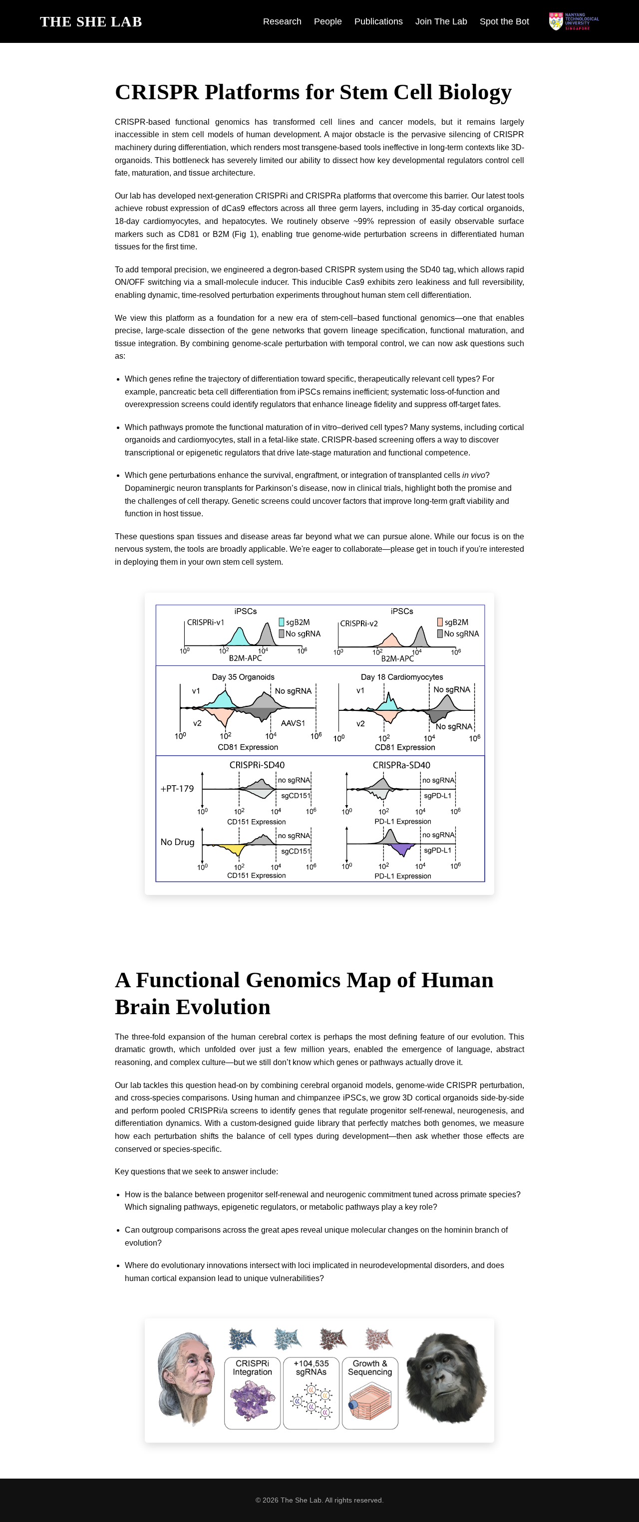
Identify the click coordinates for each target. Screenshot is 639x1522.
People (328, 21)
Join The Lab (441, 21)
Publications (378, 21)
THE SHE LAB (91, 21)
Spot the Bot (504, 21)
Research (282, 21)
